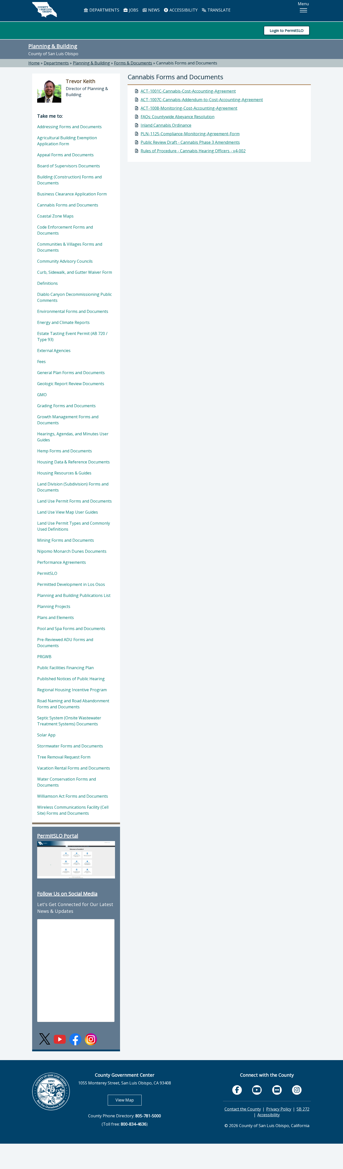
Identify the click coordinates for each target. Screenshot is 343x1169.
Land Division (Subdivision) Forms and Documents (72, 487)
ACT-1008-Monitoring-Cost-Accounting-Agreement (189, 108)
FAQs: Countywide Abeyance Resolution (177, 116)
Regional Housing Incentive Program (72, 690)
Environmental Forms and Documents (72, 311)
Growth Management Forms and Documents (67, 420)
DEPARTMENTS (103, 10)
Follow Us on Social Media (67, 893)
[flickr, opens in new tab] (277, 1090)
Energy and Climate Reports (63, 322)
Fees (41, 361)
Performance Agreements (61, 562)
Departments (56, 63)
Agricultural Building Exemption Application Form (67, 141)
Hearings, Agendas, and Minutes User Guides (72, 437)
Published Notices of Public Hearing (71, 678)
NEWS (153, 10)
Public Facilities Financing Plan (65, 667)
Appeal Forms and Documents (65, 155)
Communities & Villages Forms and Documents (69, 247)
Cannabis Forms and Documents (186, 63)
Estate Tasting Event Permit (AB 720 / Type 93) (72, 336)
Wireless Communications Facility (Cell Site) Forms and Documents (72, 810)
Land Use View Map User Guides (67, 512)
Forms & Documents (133, 63)
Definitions (47, 283)
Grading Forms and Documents (66, 405)
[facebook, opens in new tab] (237, 1090)
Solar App (46, 735)
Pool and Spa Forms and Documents (71, 628)
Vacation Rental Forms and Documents (73, 768)
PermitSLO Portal (57, 835)
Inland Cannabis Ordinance (166, 125)
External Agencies (54, 350)
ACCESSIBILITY (183, 10)
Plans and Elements (55, 617)
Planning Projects (53, 606)
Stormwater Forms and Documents (70, 746)
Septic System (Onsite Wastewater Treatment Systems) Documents (69, 721)
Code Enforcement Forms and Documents (65, 230)
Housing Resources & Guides (64, 473)
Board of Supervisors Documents (68, 166)
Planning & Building (52, 45)
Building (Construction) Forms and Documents (69, 180)
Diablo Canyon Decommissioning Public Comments (74, 297)
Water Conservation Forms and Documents (66, 782)
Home (34, 63)
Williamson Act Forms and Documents (72, 796)
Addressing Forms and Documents (69, 126)
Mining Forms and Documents (65, 540)
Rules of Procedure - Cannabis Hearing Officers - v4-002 (193, 151)
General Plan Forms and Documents (71, 372)
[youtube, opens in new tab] (257, 1090)
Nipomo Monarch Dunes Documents (71, 551)
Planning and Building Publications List (73, 595)
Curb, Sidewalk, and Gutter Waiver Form (74, 272)
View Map (129, 1100)
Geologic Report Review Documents (70, 383)
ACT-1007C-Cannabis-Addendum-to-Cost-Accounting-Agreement (202, 99)
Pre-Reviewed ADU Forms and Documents (65, 642)
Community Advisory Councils (65, 261)
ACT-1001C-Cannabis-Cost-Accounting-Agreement (188, 91)
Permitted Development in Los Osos (71, 584)
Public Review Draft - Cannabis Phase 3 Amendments (190, 142)
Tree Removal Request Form (63, 757)
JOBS (133, 10)
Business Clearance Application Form (72, 194)
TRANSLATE (218, 10)
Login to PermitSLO (287, 30)
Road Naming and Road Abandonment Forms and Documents (73, 704)
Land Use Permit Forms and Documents (74, 501)
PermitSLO (47, 573)
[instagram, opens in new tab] (297, 1090)
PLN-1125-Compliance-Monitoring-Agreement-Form (190, 133)
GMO (42, 394)
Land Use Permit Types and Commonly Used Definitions (73, 526)
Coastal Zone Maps (55, 216)
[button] (303, 10)
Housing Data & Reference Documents (73, 462)
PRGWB (44, 656)
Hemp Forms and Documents (64, 451)
